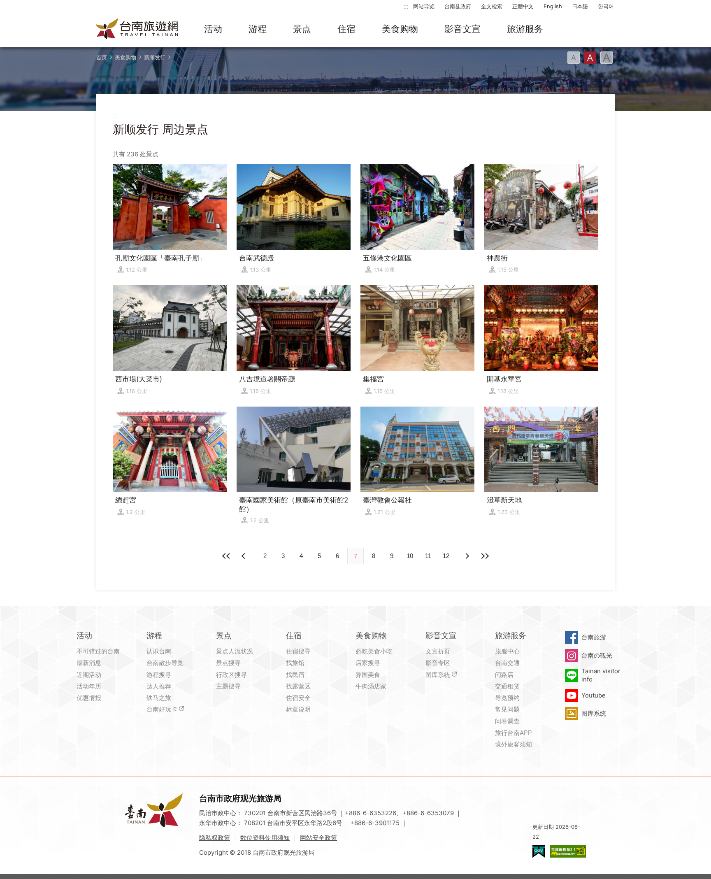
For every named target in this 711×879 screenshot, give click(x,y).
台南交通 (507, 663)
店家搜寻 (368, 663)
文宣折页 (437, 651)
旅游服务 (525, 28)
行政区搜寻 (231, 675)
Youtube (593, 695)
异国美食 (368, 675)
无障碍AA (568, 851)
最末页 (484, 556)
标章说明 (298, 709)
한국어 (606, 6)
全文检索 (491, 6)
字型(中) (590, 57)
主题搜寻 (228, 686)
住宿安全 (298, 698)
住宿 (346, 28)
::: (405, 6)
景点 (302, 28)
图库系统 (437, 675)
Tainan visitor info (600, 675)
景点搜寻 (228, 663)
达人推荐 (158, 686)
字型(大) (606, 57)
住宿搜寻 (298, 651)
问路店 (504, 675)
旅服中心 (507, 651)
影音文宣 (462, 28)
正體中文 (523, 6)
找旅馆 (295, 663)
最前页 (226, 556)
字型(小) (573, 57)
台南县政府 (457, 6)
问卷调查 (507, 721)
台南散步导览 (165, 663)
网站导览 (423, 6)
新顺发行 (154, 57)
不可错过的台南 (98, 651)
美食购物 (400, 28)
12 (446, 555)
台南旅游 (593, 637)
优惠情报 (89, 698)
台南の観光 (596, 655)
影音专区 (437, 663)
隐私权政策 (214, 838)
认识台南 (158, 651)
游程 (258, 28)
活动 (213, 28)
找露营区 (298, 686)
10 (410, 555)
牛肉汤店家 (371, 686)
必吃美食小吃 (374, 651)
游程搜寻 (158, 675)
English (553, 6)
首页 (101, 57)
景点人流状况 (234, 651)
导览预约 (507, 698)
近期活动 (89, 675)
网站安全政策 (318, 838)
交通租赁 (507, 686)
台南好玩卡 (161, 709)
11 (428, 555)
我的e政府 (538, 851)
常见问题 (507, 709)
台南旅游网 (137, 29)
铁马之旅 (158, 698)
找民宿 (295, 675)
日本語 (580, 6)
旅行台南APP (513, 733)
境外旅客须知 (513, 744)
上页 (466, 556)
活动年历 (89, 686)
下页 (244, 556)
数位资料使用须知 (265, 838)
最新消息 (89, 663)
